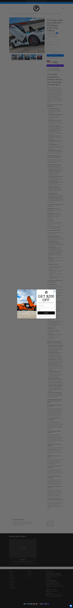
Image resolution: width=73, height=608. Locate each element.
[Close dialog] (54, 291)
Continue (46, 312)
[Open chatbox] (70, 606)
